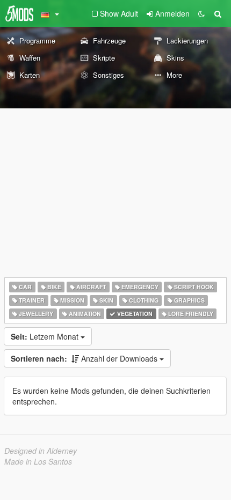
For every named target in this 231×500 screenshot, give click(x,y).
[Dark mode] (201, 13)
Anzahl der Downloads (85, 358)
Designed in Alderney (40, 450)
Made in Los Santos (38, 461)
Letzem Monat (46, 336)
